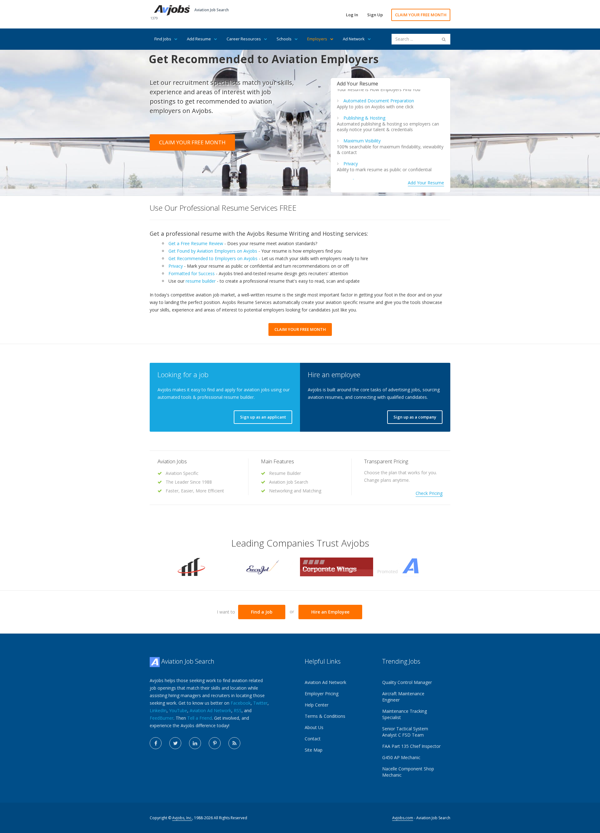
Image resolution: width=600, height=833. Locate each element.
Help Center (316, 705)
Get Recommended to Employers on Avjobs (213, 258)
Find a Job (261, 612)
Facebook (241, 703)
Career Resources (244, 39)
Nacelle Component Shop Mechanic (408, 772)
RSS (238, 710)
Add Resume (199, 39)
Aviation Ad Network (210, 710)
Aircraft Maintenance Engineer (403, 697)
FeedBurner (161, 718)
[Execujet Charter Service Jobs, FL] (263, 566)
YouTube (178, 710)
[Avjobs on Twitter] (175, 743)
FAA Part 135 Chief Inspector (411, 746)
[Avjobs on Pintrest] (215, 743)
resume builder (201, 281)
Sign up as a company (414, 417)
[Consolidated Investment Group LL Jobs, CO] (190, 566)
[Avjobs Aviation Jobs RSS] (234, 743)
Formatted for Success (191, 273)
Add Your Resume (426, 183)
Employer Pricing (321, 694)
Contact (313, 739)
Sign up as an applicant (263, 417)
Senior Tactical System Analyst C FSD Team (405, 732)
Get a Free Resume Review (195, 243)
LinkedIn (158, 710)
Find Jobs (162, 39)
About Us (314, 727)
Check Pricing (429, 493)
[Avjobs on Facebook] (156, 743)
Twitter (260, 703)
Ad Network (354, 39)
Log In (352, 15)
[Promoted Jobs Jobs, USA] (409, 566)
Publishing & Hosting (364, 118)
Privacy (350, 164)
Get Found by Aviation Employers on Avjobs (212, 251)
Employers (317, 39)
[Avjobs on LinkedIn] (195, 743)
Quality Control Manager (407, 682)
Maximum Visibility (362, 141)
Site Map (313, 750)
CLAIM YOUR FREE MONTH (421, 15)
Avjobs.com (402, 817)
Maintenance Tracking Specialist (404, 714)
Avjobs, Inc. (182, 817)
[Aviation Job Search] (172, 10)
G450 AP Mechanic (401, 757)
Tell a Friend (199, 718)
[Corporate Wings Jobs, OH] (336, 566)
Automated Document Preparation (378, 101)
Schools (284, 39)
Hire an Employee (330, 612)
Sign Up (375, 15)
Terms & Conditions (325, 716)
